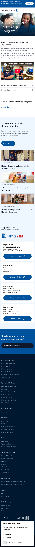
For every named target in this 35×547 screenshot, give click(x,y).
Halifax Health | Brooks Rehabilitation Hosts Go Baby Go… (16, 211)
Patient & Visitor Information (10, 374)
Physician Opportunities (9, 392)
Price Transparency (7, 429)
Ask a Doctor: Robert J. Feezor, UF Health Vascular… (14, 189)
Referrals (4, 389)
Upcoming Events (7, 444)
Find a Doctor (5, 366)
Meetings (4, 464)
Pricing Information (7, 432)
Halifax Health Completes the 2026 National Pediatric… (15, 167)
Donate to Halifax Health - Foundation (13, 481)
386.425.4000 (5, 496)
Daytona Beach (6, 505)
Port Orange (5, 508)
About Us (4, 467)
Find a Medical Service (8, 363)
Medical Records (6, 372)
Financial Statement (7, 458)
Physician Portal (6, 397)
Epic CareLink (5, 403)
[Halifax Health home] (9, 10)
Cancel (20, 543)
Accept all (12, 543)
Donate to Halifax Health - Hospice (12, 484)
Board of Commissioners (9, 456)
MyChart (29, 4)
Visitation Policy (6, 377)
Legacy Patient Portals (8, 426)
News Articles (5, 441)
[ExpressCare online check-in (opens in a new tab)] (12, 235)
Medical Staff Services (8, 400)
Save (5, 543)
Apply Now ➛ (6, 107)
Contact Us (5, 493)
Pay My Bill (4, 421)
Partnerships (5, 469)
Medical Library (6, 394)
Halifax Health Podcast (8, 447)
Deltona (3, 511)
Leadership (4, 461)
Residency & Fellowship (8, 386)
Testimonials (5, 472)
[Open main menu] (32, 10)
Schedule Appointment (12, 345)
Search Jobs (5, 412)
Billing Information (7, 369)
